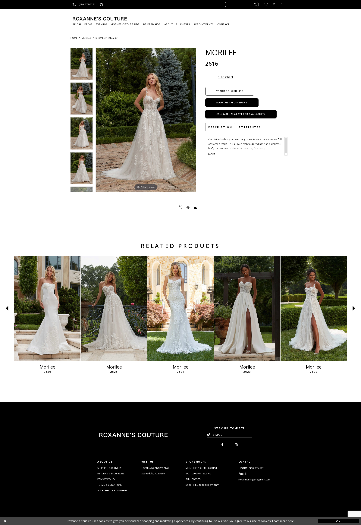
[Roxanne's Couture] (100, 19)
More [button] (211, 154)
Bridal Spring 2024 (107, 37)
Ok (338, 521)
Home (74, 37)
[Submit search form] (255, 4)
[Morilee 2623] (247, 308)
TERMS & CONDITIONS (109, 484)
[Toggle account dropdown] (274, 4)
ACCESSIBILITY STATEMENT (112, 490)
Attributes (250, 127)
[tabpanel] (82, 65)
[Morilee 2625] (114, 308)
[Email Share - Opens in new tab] (195, 207)
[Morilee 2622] (314, 308)
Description (220, 127)
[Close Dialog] (22, 521)
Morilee (86, 37)
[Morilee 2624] (180, 308)
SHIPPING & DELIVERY (109, 468)
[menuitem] (185, 24)
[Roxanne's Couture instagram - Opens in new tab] (101, 4)
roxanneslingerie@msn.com (254, 479)
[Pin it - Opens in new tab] (188, 207)
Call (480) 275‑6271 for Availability (240, 114)
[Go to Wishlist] (266, 4)
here (291, 521)
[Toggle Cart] (281, 4)
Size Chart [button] (225, 77)
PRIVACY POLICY (106, 479)
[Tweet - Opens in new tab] (180, 207)
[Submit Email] (209, 434)
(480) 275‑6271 (257, 468)
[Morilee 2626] (47, 308)
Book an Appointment (231, 102)
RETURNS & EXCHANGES (111, 473)
